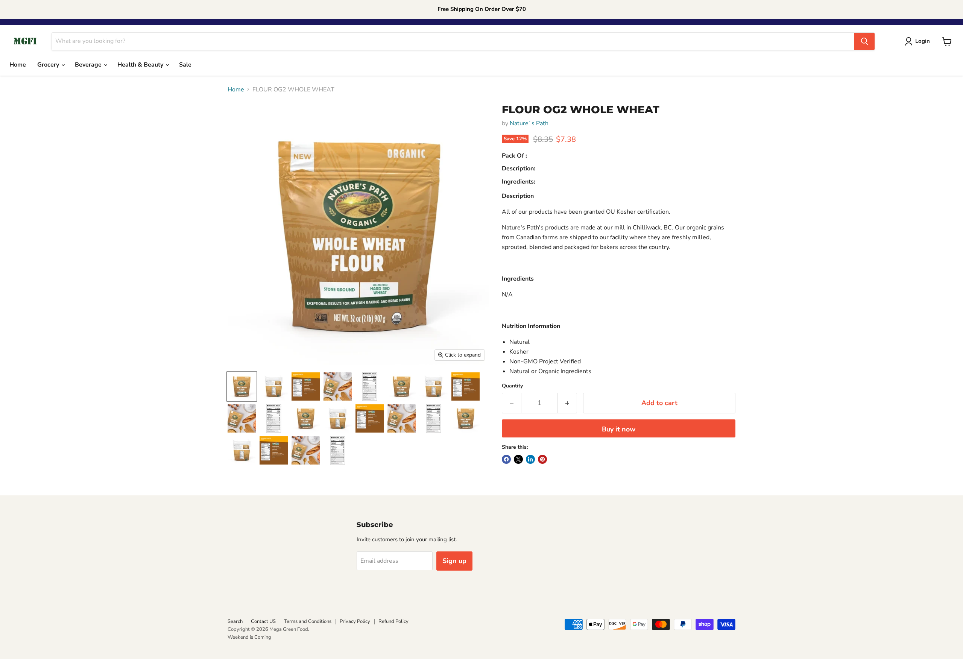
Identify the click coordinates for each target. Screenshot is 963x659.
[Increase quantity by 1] (567, 403)
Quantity (512, 386)
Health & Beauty (141, 65)
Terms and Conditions (307, 621)
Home (17, 65)
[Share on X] (518, 459)
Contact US (263, 621)
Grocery (49, 65)
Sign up (454, 560)
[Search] (864, 41)
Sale (185, 65)
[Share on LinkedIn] (530, 459)
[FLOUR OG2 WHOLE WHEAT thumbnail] (242, 386)
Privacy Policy (355, 621)
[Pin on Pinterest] (542, 459)
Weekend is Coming (249, 637)
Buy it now (618, 429)
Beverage (89, 65)
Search (235, 621)
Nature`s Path (529, 123)
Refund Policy (393, 621)
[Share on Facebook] (506, 459)
